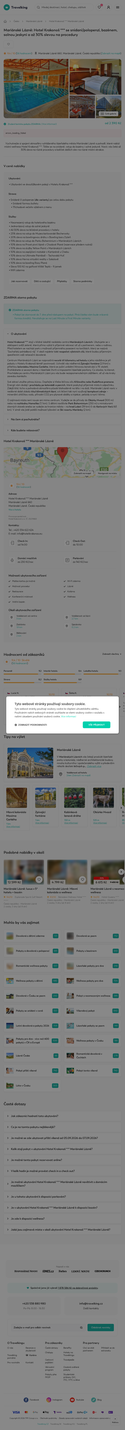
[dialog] (62, 714)
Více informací (68, 716)
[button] (31, 724)
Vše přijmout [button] (97, 724)
